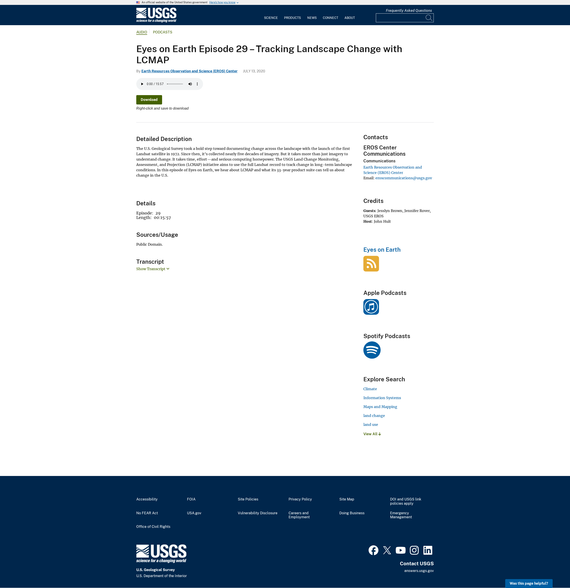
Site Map (346, 499)
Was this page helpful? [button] (529, 583)
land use (370, 424)
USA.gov (194, 513)
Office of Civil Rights (153, 527)
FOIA (191, 499)
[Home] (156, 21)
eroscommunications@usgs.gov (403, 178)
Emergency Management (401, 515)
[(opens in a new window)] (371, 312)
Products (292, 18)
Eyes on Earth (382, 249)
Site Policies (248, 499)
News (312, 18)
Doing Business (351, 513)
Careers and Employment (299, 515)
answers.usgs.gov (419, 571)
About (349, 18)
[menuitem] (271, 15)
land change (374, 415)
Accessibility (147, 499)
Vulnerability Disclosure (257, 513)
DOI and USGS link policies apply (405, 501)
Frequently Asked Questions (409, 10)
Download (149, 100)
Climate (370, 389)
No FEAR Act (147, 513)
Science (271, 18)
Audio (141, 32)
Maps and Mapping (380, 406)
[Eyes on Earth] (371, 269)
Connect (330, 18)
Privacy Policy (300, 499)
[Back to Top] (554, 572)
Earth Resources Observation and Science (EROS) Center (189, 71)
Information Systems (382, 398)
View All (370, 434)
